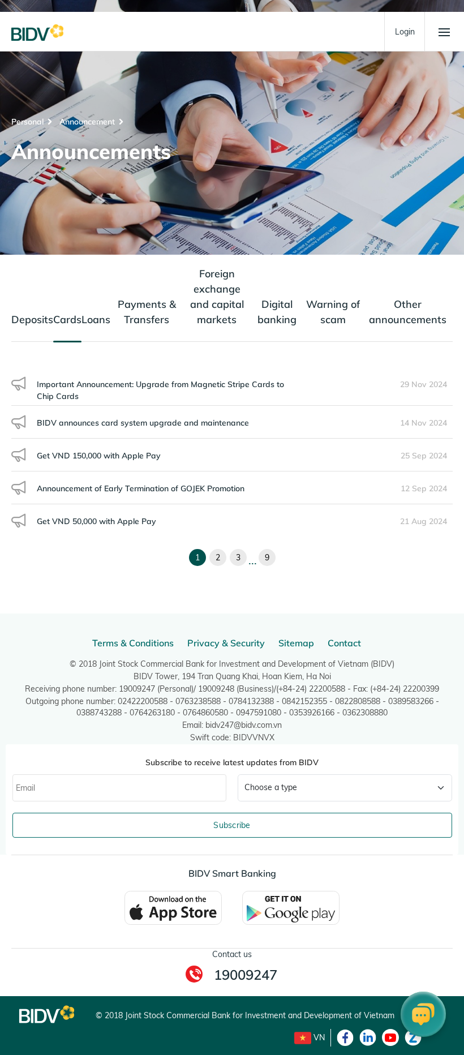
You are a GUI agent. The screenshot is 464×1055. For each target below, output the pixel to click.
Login (405, 32)
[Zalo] (413, 1037)
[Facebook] (345, 1037)
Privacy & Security (226, 643)
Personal (27, 122)
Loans (95, 319)
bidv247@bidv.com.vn (243, 725)
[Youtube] (390, 1037)
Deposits (32, 319)
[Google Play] (291, 907)
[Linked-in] (367, 1037)
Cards (67, 319)
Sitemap (296, 643)
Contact (344, 643)
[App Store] (173, 907)
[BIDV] (37, 32)
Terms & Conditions (133, 643)
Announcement (87, 122)
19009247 (245, 974)
